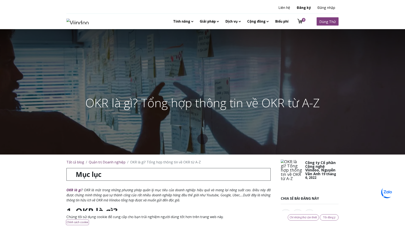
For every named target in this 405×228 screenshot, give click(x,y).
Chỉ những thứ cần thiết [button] (303, 217)
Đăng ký (304, 7)
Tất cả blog (75, 162)
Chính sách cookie (77, 222)
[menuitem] (182, 21)
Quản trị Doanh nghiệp (107, 162)
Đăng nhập (326, 7)
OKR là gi (73, 190)
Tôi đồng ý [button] (329, 217)
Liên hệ (284, 7)
